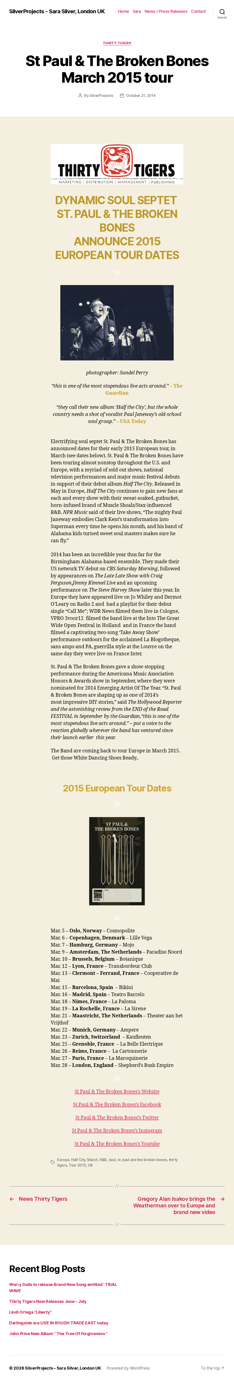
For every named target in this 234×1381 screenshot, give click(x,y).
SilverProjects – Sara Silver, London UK (63, 1368)
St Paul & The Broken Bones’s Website (117, 1092)
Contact (198, 11)
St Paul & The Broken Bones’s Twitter (117, 1118)
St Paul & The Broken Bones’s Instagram (117, 1131)
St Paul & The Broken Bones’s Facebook (117, 1105)
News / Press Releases (166, 11)
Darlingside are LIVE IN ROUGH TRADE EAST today (59, 1322)
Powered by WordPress (128, 1368)
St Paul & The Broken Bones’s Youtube (117, 1144)
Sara (137, 11)
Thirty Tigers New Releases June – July (48, 1301)
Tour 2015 (77, 1165)
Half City (78, 1159)
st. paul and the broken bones (142, 1159)
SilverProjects (101, 95)
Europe (63, 1159)
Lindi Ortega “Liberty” (30, 1312)
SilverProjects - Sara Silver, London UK (57, 11)
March (92, 1159)
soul (112, 1159)
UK (90, 1165)
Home (123, 11)
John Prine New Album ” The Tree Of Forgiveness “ (58, 1333)
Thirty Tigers (117, 43)
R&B (103, 1159)
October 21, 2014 (141, 95)
